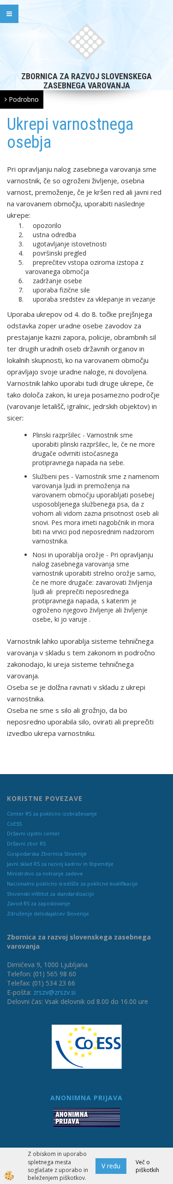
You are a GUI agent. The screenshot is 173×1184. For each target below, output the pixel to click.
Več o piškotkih (147, 1166)
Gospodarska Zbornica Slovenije (47, 853)
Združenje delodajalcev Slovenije (48, 913)
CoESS (14, 823)
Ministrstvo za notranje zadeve (45, 873)
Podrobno (23, 99)
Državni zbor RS (26, 843)
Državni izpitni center (33, 833)
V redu (110, 1165)
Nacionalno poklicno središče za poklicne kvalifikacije (72, 883)
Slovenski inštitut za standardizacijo (50, 893)
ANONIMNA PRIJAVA (86, 1097)
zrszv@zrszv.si (54, 992)
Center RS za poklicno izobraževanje (52, 813)
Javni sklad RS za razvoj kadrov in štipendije (60, 863)
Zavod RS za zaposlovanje (38, 903)
